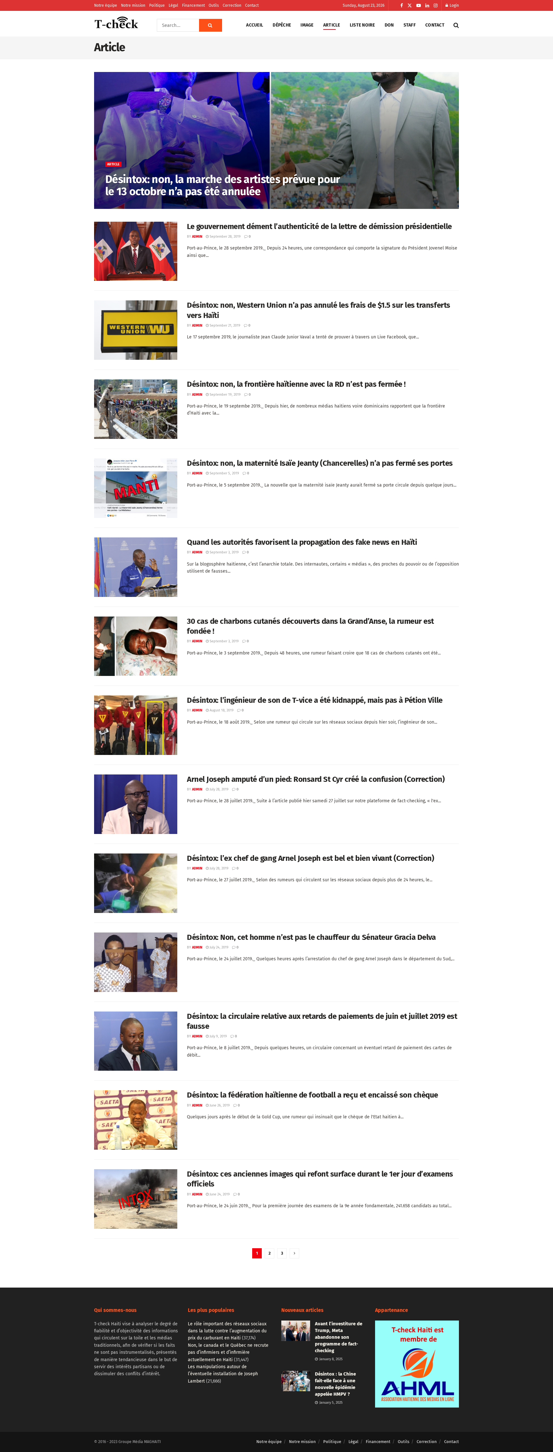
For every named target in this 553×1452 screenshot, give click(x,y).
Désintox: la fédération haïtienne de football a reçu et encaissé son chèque (312, 1095)
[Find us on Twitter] (409, 5)
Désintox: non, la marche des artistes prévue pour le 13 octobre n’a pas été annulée (222, 185)
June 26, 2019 (219, 1105)
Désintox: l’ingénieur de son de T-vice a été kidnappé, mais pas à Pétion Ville (315, 700)
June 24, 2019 (219, 1194)
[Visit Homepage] (116, 25)
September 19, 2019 (225, 395)
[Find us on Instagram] (435, 5)
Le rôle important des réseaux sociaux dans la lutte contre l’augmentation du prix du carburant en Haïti (227, 1331)
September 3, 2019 (224, 552)
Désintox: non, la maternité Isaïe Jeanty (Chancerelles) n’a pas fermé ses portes (320, 463)
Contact (252, 5)
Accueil (254, 25)
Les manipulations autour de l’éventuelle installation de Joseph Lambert (223, 1374)
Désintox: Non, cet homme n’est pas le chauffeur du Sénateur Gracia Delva (311, 937)
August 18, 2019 (221, 710)
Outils (214, 5)
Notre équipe (105, 5)
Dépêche (282, 25)
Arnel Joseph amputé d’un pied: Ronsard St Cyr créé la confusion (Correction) (316, 779)
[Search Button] (210, 25)
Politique (157, 5)
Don (389, 25)
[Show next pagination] (294, 1253)
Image (307, 25)
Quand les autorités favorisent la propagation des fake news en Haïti (302, 542)
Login (454, 5)
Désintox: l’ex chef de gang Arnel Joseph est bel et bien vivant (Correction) (310, 858)
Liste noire (362, 25)
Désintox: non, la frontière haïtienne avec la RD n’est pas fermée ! (296, 384)
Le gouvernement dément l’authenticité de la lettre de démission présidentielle (319, 226)
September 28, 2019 (225, 236)
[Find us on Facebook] (401, 5)
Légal (173, 5)
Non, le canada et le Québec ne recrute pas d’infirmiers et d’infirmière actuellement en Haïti (228, 1352)
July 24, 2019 (218, 947)
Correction (232, 5)
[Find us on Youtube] (418, 5)
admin (115, 205)
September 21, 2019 (224, 325)
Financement (193, 5)
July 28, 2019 (218, 789)
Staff (410, 25)
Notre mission (133, 5)
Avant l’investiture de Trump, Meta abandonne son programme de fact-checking (338, 1337)
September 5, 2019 (224, 473)
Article (331, 25)
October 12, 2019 (140, 205)
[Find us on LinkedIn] (427, 5)
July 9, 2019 (218, 1036)
